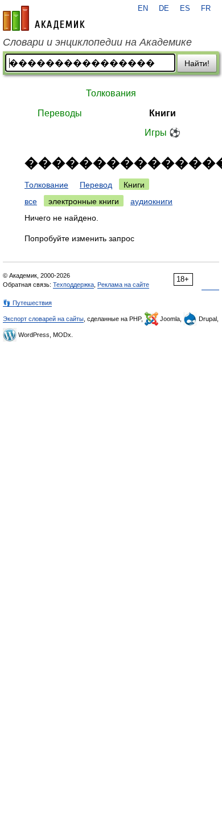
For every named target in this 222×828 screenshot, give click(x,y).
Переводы (60, 113)
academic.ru (44, 18)
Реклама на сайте (123, 284)
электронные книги (83, 201)
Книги (162, 113)
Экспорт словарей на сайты (43, 318)
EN (143, 9)
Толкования (111, 93)
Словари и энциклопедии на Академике (97, 42)
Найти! (196, 63)
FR (206, 9)
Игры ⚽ (162, 132)
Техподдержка (73, 284)
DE (164, 9)
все (30, 201)
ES (185, 9)
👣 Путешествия (27, 302)
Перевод (96, 184)
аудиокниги (151, 201)
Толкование (46, 184)
